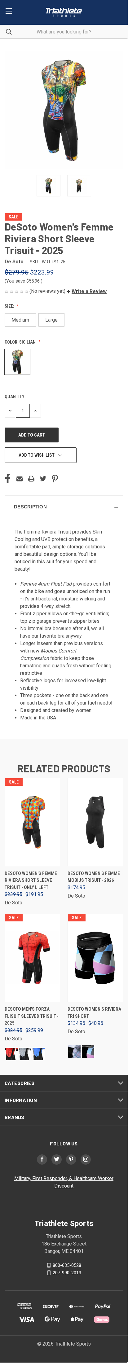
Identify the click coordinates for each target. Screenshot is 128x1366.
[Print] (31, 479)
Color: (20, 342)
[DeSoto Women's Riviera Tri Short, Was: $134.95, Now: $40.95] (95, 958)
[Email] (19, 479)
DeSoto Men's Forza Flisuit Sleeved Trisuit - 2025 (32, 1016)
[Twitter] (43, 479)
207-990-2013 (67, 1272)
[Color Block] (88, 1051)
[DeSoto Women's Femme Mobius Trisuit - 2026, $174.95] (95, 822)
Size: (10, 306)
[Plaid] (74, 1051)
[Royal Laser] (38, 1054)
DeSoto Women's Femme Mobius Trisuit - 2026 (94, 877)
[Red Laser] (11, 1054)
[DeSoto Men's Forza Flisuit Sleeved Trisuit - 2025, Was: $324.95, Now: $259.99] (32, 958)
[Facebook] (8, 479)
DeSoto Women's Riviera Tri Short (94, 1012)
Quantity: (15, 396)
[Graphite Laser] (25, 1054)
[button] (87, 291)
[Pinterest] (55, 479)
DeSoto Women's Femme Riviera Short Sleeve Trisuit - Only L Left (31, 880)
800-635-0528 (67, 1265)
